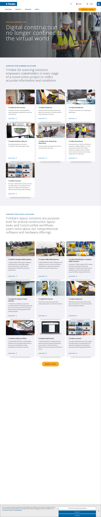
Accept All (77, 515)
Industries (8, 9)
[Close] (98, 510)
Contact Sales (87, 9)
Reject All (77, 512)
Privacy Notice (18, 510)
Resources (28, 9)
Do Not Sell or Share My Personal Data (77, 508)
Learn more (11, 118)
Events (37, 9)
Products (18, 9)
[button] (78, 4)
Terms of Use (8, 510)
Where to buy (50, 364)
